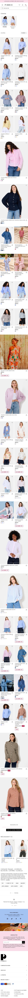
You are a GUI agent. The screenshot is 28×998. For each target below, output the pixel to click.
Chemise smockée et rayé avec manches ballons (19, 635)
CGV (2, 990)
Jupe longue (5, 886)
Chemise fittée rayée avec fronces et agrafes (19, 301)
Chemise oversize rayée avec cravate (6, 82)
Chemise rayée (4, 519)
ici (14, 947)
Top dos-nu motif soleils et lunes (7, 370)
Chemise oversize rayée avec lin (8, 609)
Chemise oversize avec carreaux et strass (6, 108)
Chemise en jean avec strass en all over (20, 327)
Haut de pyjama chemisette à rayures (5, 273)
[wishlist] (19, 5)
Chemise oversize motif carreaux (8, 813)
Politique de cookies (5, 994)
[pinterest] (20, 919)
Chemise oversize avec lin (21, 859)
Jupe (21, 886)
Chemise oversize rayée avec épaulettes (20, 56)
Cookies (16, 995)
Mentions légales (4, 995)
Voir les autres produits (14, 830)
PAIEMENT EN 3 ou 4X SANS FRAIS (14, 1)
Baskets (23, 883)
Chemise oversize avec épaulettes (20, 82)
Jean (17, 883)
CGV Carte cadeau (5, 992)
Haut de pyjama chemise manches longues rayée (19, 273)
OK (23, 942)
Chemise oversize (5, 493)
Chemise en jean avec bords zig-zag (20, 664)
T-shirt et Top (9, 883)
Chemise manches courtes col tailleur (19, 440)
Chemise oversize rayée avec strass (9, 415)
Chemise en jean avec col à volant (20, 693)
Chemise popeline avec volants (19, 520)
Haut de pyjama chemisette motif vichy (20, 245)
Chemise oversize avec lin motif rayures (20, 494)
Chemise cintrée (18, 133)
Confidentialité (17, 992)
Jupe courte (14, 886)
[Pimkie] (9, 5)
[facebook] (16, 919)
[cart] (12, 56)
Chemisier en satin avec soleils (6, 466)
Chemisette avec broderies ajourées (19, 466)
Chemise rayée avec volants (5, 56)
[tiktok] (11, 919)
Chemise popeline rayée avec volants (9, 565)
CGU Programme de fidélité (20, 990)
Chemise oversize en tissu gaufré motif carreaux (19, 723)
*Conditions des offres (19, 994)
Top (3, 883)
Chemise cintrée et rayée (5, 134)
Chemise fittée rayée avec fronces (8, 177)
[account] (22, 5)
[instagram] (7, 919)
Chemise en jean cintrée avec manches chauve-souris (13, 220)
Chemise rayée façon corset (6, 300)
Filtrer (23, 32)
